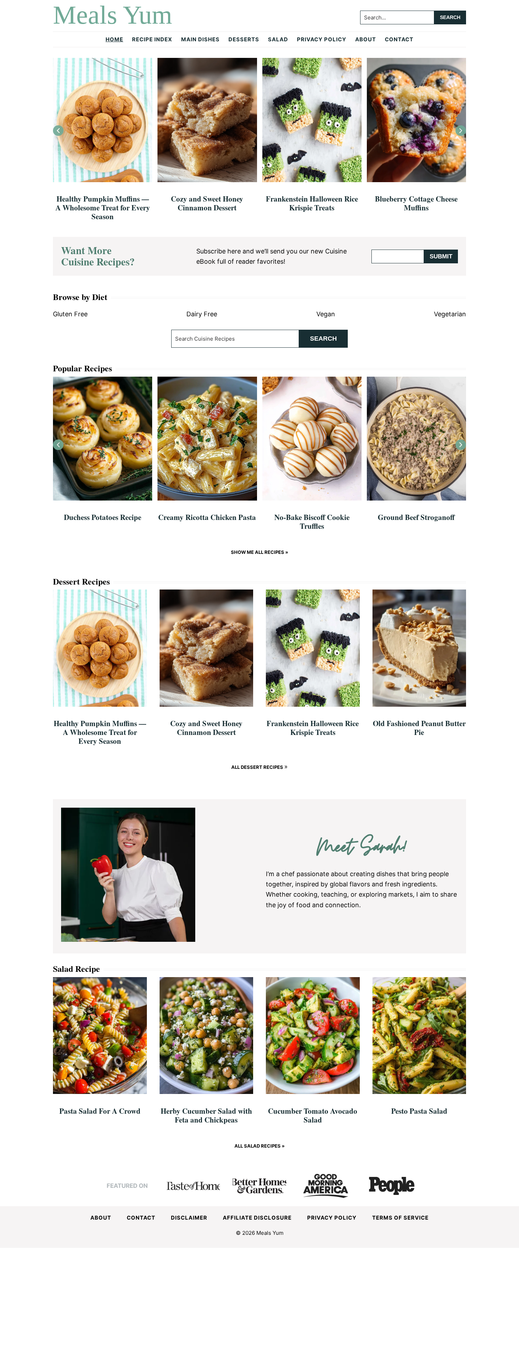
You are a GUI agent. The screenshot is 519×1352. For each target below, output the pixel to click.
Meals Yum (112, 14)
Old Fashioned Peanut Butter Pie (419, 727)
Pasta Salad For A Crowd (100, 1111)
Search (323, 338)
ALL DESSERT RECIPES (257, 767)
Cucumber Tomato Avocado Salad (312, 1115)
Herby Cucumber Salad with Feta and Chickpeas (206, 1115)
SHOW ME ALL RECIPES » (259, 552)
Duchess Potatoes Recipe (102, 517)
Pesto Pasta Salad (419, 1111)
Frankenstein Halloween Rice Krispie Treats (312, 203)
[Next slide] (460, 130)
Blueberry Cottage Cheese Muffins (416, 203)
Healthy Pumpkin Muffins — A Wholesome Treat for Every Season (102, 207)
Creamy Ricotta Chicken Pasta (207, 517)
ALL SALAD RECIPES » (259, 1146)
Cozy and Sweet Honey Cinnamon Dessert (207, 203)
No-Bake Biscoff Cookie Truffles (312, 521)
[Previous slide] (58, 130)
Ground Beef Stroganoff (416, 517)
